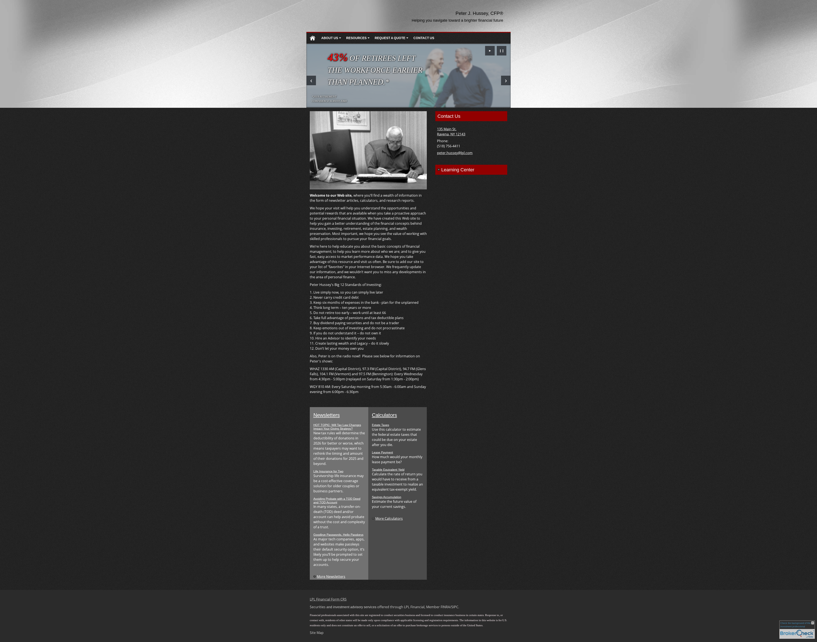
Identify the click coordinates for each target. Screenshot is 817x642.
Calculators (384, 415)
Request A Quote (390, 38)
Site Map (317, 632)
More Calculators (389, 518)
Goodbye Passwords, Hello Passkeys (338, 534)
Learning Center (457, 169)
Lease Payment (382, 452)
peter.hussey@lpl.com (455, 153)
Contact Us (423, 38)
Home (312, 38)
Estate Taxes (380, 425)
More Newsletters (331, 576)
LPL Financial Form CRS (328, 599)
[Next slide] (506, 80)
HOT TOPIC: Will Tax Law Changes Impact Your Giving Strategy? (337, 426)
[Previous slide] (311, 80)
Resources (356, 38)
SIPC (454, 607)
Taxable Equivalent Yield (388, 469)
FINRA (445, 607)
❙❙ (501, 50)
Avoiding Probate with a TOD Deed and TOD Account (336, 500)
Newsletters (326, 415)
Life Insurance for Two (328, 471)
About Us (329, 38)
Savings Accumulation (386, 497)
